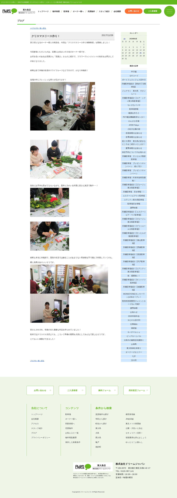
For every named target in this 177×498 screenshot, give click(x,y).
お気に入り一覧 (72, 433)
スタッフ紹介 (104, 11)
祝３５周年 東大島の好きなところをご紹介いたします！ (134, 142)
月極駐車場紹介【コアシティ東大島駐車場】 (134, 270)
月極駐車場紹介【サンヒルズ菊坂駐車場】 (134, 234)
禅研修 (134, 328)
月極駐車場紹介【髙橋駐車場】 (134, 248)
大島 (97, 433)
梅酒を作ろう (133, 113)
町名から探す (101, 424)
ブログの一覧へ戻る (37, 361)
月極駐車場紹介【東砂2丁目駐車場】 (134, 85)
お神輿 (134, 344)
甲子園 (134, 72)
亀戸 (97, 442)
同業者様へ (70, 424)
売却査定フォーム (137, 390)
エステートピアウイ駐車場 (134, 196)
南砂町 (98, 447)
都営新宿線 (130, 414)
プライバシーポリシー (40, 438)
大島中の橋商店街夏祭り (134, 340)
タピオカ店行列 (134, 320)
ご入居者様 (152, 11)
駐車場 (66, 11)
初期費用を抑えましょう (136, 438)
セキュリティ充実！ (134, 433)
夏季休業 (133, 208)
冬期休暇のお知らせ (134, 133)
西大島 (98, 438)
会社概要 (117, 11)
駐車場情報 (133, 109)
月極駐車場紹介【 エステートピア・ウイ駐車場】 (134, 213)
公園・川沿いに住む (134, 428)
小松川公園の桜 (134, 129)
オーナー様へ (78, 11)
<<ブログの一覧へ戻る (38, 28)
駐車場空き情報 (134, 204)
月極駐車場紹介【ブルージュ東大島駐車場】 (134, 186)
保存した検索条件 (72, 442)
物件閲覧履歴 (71, 438)
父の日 (134, 360)
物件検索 (56, 11)
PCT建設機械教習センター (134, 117)
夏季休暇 (133, 308)
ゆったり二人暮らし (134, 442)
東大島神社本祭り (134, 348)
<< (124, 39)
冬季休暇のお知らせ (134, 137)
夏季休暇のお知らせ (134, 148)
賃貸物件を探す (102, 414)
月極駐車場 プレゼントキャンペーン (134, 172)
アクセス (35, 424)
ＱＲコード (133, 76)
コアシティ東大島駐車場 (134, 200)
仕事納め (133, 324)
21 (140, 53)
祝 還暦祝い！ (134, 276)
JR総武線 (130, 419)
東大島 (98, 428)
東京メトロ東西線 (133, 424)
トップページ (43, 11)
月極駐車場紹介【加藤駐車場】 (134, 288)
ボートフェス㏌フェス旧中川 (134, 80)
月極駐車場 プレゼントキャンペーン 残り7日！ (134, 164)
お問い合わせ (133, 11)
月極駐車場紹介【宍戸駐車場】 (134, 263)
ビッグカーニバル (134, 336)
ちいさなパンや (134, 105)
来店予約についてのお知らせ (134, 152)
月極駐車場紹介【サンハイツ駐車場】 (134, 281)
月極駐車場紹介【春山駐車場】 (134, 241)
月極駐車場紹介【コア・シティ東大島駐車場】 (134, 99)
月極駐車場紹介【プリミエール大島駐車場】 (134, 227)
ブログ (34, 433)
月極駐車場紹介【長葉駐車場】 (134, 255)
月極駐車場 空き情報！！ (134, 192)
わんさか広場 (133, 121)
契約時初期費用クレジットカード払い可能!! (134, 302)
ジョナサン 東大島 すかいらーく (134, 92)
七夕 (134, 356)
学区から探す (101, 419)
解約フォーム (104, 390)
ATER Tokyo (134, 125)
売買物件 (91, 11)
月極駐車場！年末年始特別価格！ (134, 179)
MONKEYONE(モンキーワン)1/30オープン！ (134, 295)
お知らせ (133, 312)
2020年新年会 (134, 316)
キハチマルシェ (134, 332)
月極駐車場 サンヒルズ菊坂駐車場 (134, 157)
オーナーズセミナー (134, 352)
